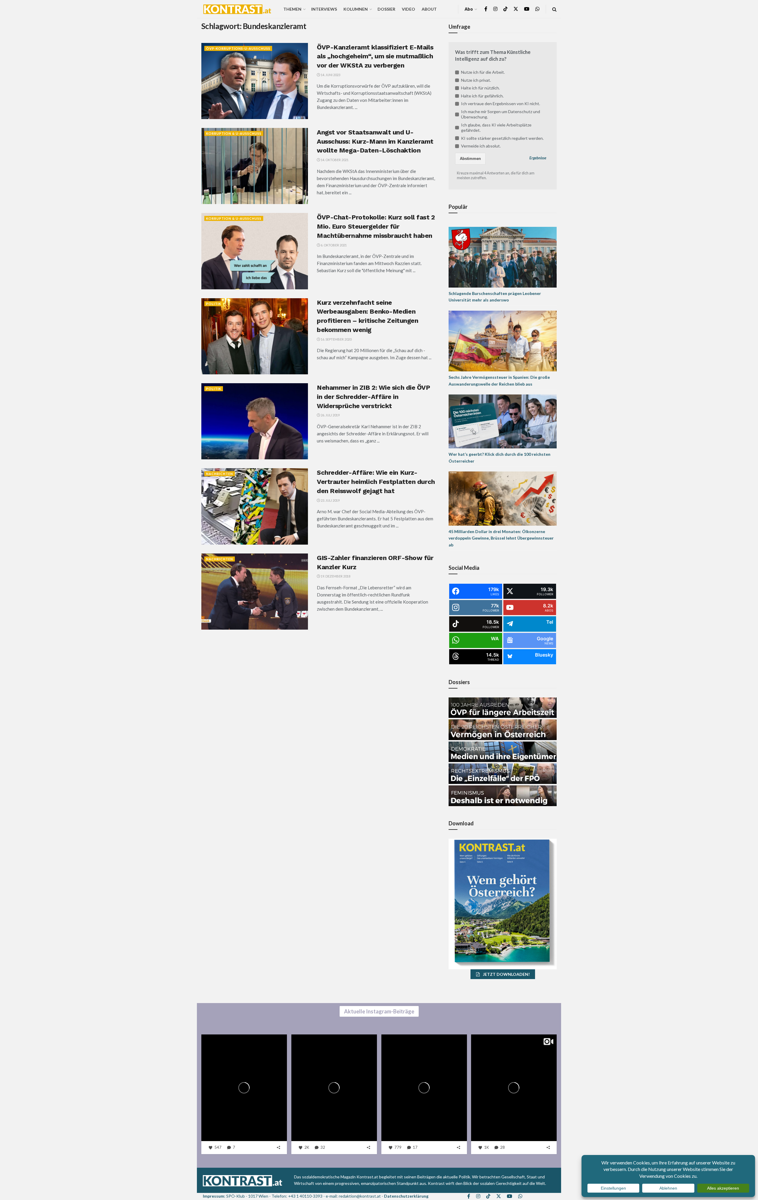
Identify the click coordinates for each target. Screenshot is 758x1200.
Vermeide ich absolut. (481, 145)
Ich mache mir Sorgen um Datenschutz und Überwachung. (500, 114)
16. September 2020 (335, 339)
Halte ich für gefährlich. (482, 95)
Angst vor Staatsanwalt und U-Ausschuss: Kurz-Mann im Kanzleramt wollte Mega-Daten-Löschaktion (375, 141)
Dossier (386, 9)
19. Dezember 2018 (335, 576)
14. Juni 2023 (330, 75)
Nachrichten (219, 474)
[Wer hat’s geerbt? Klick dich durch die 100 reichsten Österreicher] (503, 420)
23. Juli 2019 (330, 500)
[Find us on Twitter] (515, 9)
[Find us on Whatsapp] (537, 9)
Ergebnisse (537, 158)
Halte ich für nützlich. (480, 87)
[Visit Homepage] (237, 9)
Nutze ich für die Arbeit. (483, 72)
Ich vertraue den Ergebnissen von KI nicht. (500, 103)
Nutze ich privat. (476, 80)
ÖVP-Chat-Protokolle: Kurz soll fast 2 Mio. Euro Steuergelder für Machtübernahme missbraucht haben (376, 226)
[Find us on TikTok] (505, 9)
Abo (469, 9)
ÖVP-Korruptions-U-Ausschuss (238, 48)
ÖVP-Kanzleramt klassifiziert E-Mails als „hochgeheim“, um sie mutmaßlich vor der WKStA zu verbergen (375, 56)
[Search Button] (554, 9)
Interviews (324, 9)
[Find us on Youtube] (526, 9)
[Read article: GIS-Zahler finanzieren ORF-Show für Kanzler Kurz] (254, 592)
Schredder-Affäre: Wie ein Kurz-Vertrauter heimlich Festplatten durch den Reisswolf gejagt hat (376, 482)
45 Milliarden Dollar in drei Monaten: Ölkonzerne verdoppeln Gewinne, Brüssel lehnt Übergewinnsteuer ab (501, 538)
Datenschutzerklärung (406, 1196)
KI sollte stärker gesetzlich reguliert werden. (502, 138)
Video (408, 9)
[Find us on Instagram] (495, 9)
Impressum (213, 1196)
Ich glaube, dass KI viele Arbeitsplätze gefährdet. (496, 127)
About (429, 9)
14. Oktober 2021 (334, 160)
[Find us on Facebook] (485, 9)
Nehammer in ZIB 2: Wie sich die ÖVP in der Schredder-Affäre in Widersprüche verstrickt (373, 397)
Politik (213, 304)
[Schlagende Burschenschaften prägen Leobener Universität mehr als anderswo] (503, 256)
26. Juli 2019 (330, 415)
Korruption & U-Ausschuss (233, 133)
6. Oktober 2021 (333, 245)
